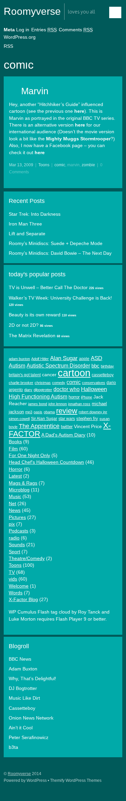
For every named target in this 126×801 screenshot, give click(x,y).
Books (15, 441)
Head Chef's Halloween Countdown (46, 462)
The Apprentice (39, 426)
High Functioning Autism (38, 396)
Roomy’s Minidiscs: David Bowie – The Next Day (60, 253)
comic (59, 165)
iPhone (86, 397)
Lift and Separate (27, 233)
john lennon (57, 404)
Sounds (17, 544)
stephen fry (87, 418)
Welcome (19, 586)
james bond (37, 404)
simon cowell (19, 419)
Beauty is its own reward (34, 314)
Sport (14, 551)
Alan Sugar (64, 358)
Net (12, 503)
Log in (22, 29)
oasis (38, 412)
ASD (96, 358)
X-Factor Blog (23, 599)
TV (12, 572)
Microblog (19, 489)
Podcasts (18, 530)
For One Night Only (29, 455)
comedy (58, 383)
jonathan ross (79, 404)
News (14, 510)
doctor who (66, 389)
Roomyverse (32, 11)
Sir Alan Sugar (44, 418)
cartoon (74, 372)
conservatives (93, 383)
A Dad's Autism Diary (63, 435)
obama (49, 412)
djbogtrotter (43, 390)
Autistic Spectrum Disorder (58, 366)
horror (74, 396)
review (66, 411)
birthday (107, 366)
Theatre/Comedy (27, 558)
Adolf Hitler (40, 359)
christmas (43, 383)
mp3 (28, 412)
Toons (43, 165)
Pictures (17, 517)
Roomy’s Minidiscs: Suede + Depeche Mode (55, 243)
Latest (15, 476)
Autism (17, 365)
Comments (76, 29)
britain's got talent (25, 375)
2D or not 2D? (24, 325)
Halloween (94, 389)
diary (28, 390)
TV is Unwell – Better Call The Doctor (48, 287)
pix (12, 524)
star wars (66, 418)
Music (15, 496)
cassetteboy (103, 375)
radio (14, 538)
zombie (88, 165)
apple (84, 358)
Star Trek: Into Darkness (34, 214)
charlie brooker (21, 383)
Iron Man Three (25, 224)
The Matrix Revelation (32, 335)
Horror (16, 469)
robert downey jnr (93, 412)
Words (16, 592)
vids (13, 579)
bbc (95, 366)
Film (13, 448)
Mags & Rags (23, 483)
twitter (67, 426)
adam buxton (19, 359)
